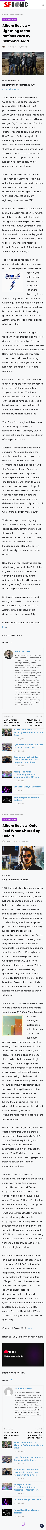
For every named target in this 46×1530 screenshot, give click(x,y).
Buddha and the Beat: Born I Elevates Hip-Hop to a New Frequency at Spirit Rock (27, 760)
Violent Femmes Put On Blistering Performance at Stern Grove (28, 732)
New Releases (16, 14)
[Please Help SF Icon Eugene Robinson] (7, 799)
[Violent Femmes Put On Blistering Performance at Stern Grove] (7, 732)
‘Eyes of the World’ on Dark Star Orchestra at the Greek (28, 746)
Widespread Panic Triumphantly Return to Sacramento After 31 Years (26, 774)
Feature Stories (17, 1527)
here (4, 627)
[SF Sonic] (16, 4)
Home (5, 14)
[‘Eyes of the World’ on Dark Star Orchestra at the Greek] (7, 747)
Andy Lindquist (11, 47)
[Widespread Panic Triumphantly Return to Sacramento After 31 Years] (7, 774)
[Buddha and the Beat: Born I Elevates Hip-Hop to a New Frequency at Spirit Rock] (7, 759)
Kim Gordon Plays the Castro (27, 787)
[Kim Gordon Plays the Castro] (7, 789)
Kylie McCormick (12, 842)
